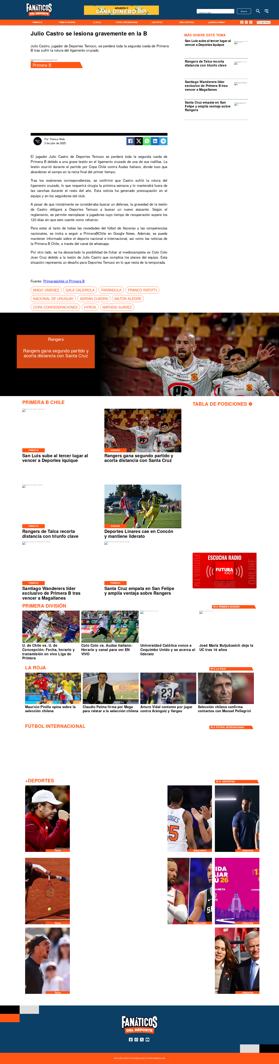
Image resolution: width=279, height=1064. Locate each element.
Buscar (244, 11)
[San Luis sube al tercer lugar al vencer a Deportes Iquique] (241, 42)
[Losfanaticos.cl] (258, 11)
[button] (46, 290)
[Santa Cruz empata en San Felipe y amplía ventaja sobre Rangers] (241, 103)
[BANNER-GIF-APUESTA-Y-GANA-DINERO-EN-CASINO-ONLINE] (121, 14)
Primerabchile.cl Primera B (64, 281)
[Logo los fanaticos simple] (39, 18)
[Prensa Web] (37, 144)
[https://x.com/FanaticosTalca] (250, 22)
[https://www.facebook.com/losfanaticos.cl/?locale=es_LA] (242, 22)
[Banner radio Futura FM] (225, 588)
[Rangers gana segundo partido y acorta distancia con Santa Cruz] (142, 452)
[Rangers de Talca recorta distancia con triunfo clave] (241, 62)
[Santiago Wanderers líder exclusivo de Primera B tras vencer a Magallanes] (241, 83)
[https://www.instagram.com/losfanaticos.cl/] (246, 22)
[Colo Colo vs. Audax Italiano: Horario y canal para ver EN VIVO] (110, 642)
